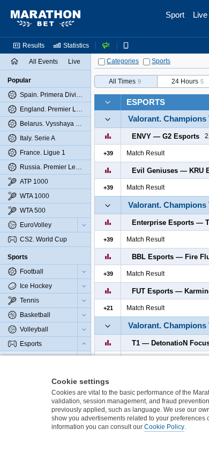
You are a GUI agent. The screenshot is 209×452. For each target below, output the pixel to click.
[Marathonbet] (45, 18)
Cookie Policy (164, 427)
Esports (145, 102)
